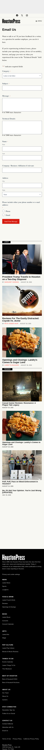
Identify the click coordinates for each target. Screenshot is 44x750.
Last (3, 153)
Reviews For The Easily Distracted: (20, 319)
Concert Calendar (8, 624)
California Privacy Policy (31, 739)
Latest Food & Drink (8, 600)
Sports (4, 586)
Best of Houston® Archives (10, 682)
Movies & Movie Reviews (10, 651)
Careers (4, 700)
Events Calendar (7, 662)
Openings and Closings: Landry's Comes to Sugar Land (21, 443)
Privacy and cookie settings (11, 574)
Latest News (6, 583)
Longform (5, 589)
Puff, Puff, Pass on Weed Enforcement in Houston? (20, 483)
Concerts (5, 620)
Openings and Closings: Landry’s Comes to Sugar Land (19, 361)
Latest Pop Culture (8, 648)
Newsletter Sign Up (8, 710)
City (3, 181)
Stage (4, 638)
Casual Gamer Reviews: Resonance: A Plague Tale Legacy (19, 404)
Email (8, 215)
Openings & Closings (9, 607)
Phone (8, 211)
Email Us (5, 730)
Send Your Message (10, 221)
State (3, 190)
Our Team (5, 693)
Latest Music (6, 617)
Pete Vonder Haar (11, 323)
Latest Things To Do (8, 665)
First (3, 144)
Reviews (5, 603)
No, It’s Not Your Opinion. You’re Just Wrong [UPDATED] (21, 491)
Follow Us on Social (8, 713)
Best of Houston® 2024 (9, 679)
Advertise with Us (7, 727)
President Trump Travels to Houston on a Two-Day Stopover (21, 278)
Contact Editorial (7, 724)
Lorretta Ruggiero (12, 365)
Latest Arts (5, 634)
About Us (5, 696)
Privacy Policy (17, 739)
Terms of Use (6, 739)
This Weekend (7, 669)
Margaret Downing (12, 282)
